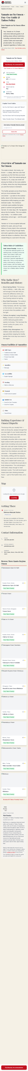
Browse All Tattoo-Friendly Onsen (13, 799)
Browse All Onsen (5, 6)
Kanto (12, 6)
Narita (21, 6)
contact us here (11, 852)
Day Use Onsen (10, 84)
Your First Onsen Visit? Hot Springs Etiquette (14, 115)
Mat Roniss (7, 815)
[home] (6, 2)
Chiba (17, 6)
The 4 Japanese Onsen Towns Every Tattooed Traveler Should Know (12, 111)
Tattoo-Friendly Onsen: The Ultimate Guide (13, 119)
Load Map (14, 497)
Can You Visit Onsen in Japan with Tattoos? (14, 107)
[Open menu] (25, 2)
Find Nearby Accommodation (14, 64)
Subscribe (14, 131)
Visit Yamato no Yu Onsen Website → (14, 68)
